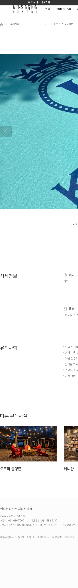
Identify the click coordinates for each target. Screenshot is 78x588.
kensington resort (25, 9)
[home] (1, 24)
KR (59, 9)
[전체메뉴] (71, 19)
